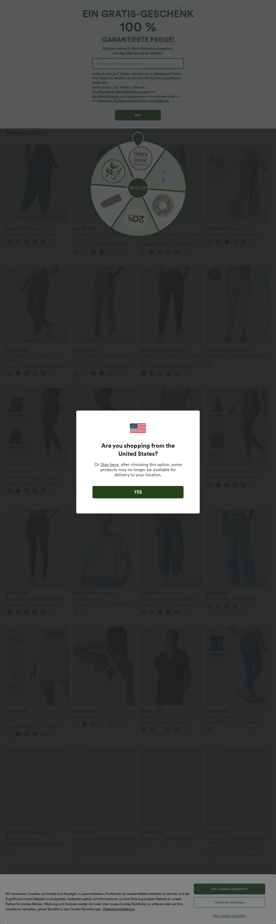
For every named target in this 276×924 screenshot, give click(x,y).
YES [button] (138, 492)
